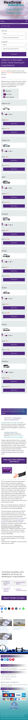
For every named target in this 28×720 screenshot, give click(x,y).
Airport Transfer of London (14, 598)
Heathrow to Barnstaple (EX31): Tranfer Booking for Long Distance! (12, 62)
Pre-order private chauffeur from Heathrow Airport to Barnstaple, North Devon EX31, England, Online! (14, 500)
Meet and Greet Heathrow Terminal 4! (14, 461)
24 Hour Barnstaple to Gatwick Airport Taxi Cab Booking (18, 628)
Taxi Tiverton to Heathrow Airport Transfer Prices (4, 642)
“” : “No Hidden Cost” (12, 526)
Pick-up (4, 31)
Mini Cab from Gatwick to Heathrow (7, 590)
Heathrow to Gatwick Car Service (7, 583)
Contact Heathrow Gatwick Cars (9, 668)
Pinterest (13, 659)
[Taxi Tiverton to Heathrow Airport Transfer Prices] (6, 636)
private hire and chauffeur (14, 449)
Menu (2, 21)
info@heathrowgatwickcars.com (8, 674)
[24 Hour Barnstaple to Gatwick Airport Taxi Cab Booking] (19, 622)
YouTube (10, 659)
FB (2, 659)
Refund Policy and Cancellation (9, 669)
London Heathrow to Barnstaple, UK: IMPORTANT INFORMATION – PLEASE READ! (13, 411)
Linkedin (7, 659)
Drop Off (4, 42)
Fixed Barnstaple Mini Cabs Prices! (11, 422)
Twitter (5, 659)
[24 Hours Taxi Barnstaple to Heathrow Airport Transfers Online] (6, 622)
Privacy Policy (22, 669)
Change (3, 77)
